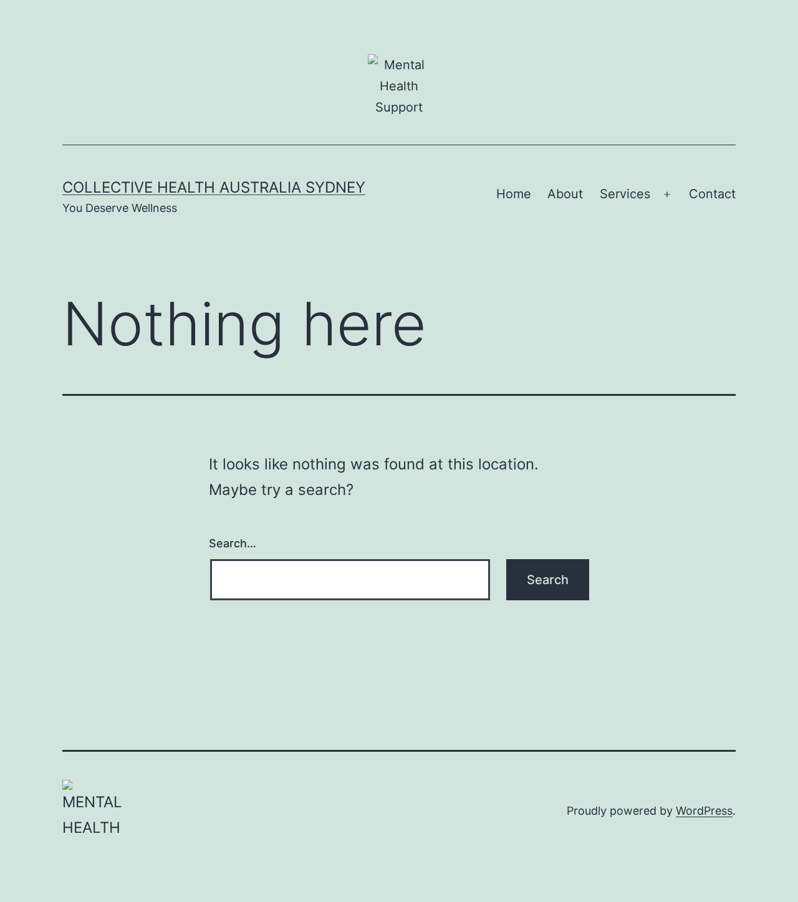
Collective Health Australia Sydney (213, 187)
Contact (712, 193)
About (565, 193)
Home (513, 193)
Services (625, 193)
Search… (232, 543)
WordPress (704, 810)
